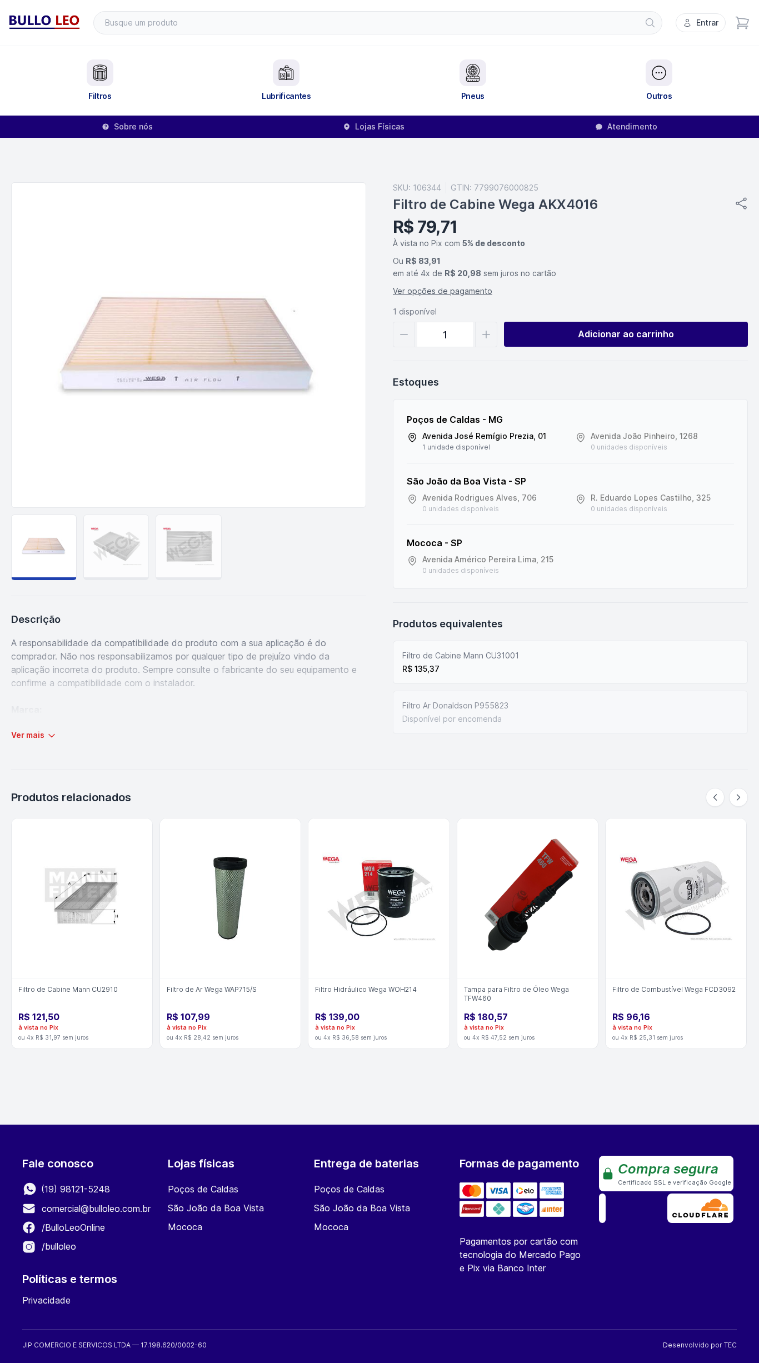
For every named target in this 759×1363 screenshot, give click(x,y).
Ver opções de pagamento (442, 291)
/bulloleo (57, 1246)
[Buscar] (650, 22)
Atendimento (632, 126)
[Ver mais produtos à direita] (738, 797)
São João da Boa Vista (216, 1208)
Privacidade (46, 1300)
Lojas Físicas (380, 126)
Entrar (707, 22)
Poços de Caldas (203, 1189)
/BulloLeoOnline (72, 1227)
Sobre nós (133, 126)
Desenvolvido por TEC (700, 1345)
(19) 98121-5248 (74, 1189)
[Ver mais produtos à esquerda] (715, 797)
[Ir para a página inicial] (44, 23)
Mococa (185, 1226)
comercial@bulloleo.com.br (96, 1208)
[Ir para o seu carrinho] (742, 23)
